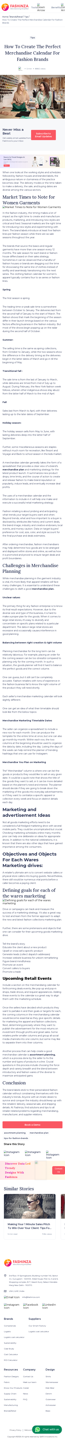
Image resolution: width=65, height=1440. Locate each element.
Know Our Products (13, 1388)
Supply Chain (10, 1393)
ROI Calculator (11, 1360)
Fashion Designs (11, 1376)
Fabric (7, 1382)
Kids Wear (50, 1388)
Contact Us (28, 1376)
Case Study (9, 1348)
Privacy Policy (15, 1430)
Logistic (7, 1331)
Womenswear (52, 1382)
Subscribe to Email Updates (43, 135)
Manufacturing (11, 1405)
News (25, 1393)
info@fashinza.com (31, 1297)
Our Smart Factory (37, 1326)
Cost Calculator (11, 1354)
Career (26, 1388)
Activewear (51, 1405)
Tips (26, 17)
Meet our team (29, 1382)
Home (5, 17)
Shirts (48, 1376)
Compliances (10, 1326)
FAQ (25, 1399)
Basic (48, 1411)
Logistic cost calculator (14, 1337)
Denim (49, 1393)
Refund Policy (30, 1430)
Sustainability (10, 1343)
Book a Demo (32, 1124)
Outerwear (51, 1399)
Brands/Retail (16, 17)
